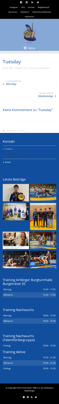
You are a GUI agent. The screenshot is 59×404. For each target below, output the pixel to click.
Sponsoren (12, 12)
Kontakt (31, 7)
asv (6, 68)
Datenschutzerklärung (42, 12)
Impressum (29, 16)
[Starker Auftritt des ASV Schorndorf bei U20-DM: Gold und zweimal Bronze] (43, 216)
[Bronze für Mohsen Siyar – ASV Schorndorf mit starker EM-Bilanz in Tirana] (43, 192)
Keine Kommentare (41, 68)
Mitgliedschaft (43, 7)
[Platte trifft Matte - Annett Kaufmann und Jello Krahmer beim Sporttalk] (16, 240)
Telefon (9, 148)
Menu (31, 48)
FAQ (23, 7)
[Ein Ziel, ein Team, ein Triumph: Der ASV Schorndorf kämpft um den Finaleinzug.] (43, 259)
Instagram (14, 7)
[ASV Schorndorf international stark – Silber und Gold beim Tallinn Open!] (16, 211)
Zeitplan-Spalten (11, 131)
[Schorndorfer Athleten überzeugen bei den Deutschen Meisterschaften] (16, 192)
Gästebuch (24, 12)
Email (8, 162)
